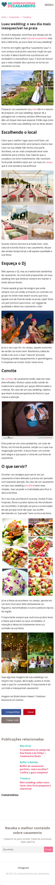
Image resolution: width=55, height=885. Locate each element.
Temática (26, 17)
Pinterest (32, 868)
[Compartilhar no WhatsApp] (1, 883)
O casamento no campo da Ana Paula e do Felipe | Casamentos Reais (35, 753)
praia (33, 109)
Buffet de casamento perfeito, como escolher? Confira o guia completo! (34, 769)
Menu (49, 4)
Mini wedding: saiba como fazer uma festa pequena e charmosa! (35, 785)
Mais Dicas (25, 745)
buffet (29, 485)
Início (3, 17)
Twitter (39, 868)
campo (49, 162)
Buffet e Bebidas (29, 762)
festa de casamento (36, 38)
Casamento (14, 17)
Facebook (15, 868)
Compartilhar (13, 712)
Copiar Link (12, 720)
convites (9, 378)
